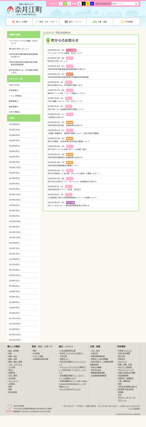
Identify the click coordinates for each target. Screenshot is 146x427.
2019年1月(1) (15, 296)
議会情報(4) (14, 106)
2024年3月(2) (15, 210)
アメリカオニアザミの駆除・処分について (24, 42)
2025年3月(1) (15, 183)
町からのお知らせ (63, 32)
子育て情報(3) (15, 111)
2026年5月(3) (15, 140)
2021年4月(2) (15, 264)
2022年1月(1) (15, 253)
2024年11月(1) (16, 194)
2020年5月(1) (15, 280)
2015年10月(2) (16, 339)
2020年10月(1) (16, 275)
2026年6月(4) (15, 135)
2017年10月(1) (16, 323)
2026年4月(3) (15, 145)
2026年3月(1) (15, 151)
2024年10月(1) (16, 199)
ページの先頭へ (134, 408)
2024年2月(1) (15, 215)
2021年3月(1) (15, 269)
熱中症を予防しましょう (20, 48)
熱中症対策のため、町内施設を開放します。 (24, 71)
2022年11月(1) (16, 237)
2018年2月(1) (15, 312)
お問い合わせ (91, 405)
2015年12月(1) (16, 334)
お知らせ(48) (15, 84)
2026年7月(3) (15, 129)
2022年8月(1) (15, 242)
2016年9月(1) (15, 329)
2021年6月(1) (15, 259)
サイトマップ (69, 405)
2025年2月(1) (15, 188)
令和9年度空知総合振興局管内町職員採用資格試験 (24, 63)
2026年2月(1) (15, 156)
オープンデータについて (107, 405)
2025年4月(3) (15, 178)
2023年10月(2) (16, 221)
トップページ (48, 32)
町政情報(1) (14, 90)
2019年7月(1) (15, 291)
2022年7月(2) (15, 248)
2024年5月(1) (15, 205)
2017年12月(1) (16, 318)
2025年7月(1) (15, 172)
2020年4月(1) (15, 285)
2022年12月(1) (16, 232)
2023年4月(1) (15, 226)
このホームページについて (130, 405)
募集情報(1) (14, 101)
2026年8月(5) (15, 124)
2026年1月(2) (15, 161)
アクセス (79, 405)
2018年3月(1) (15, 307)
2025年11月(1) (16, 167)
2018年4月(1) (15, 302)
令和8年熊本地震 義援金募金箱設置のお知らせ (24, 55)
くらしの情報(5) (16, 95)
